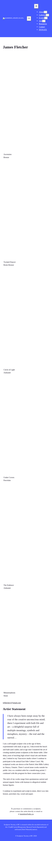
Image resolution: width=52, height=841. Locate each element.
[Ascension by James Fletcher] (26, 102)
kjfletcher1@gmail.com (12, 703)
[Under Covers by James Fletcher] (26, 425)
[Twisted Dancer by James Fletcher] (26, 210)
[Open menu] (29, 18)
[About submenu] (45, 12)
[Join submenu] (43, 21)
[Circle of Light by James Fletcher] (26, 318)
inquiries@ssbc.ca (26, 814)
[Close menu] (36, 6)
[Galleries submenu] (47, 15)
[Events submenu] (46, 18)
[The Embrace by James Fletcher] (26, 533)
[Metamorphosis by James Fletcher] (26, 641)
